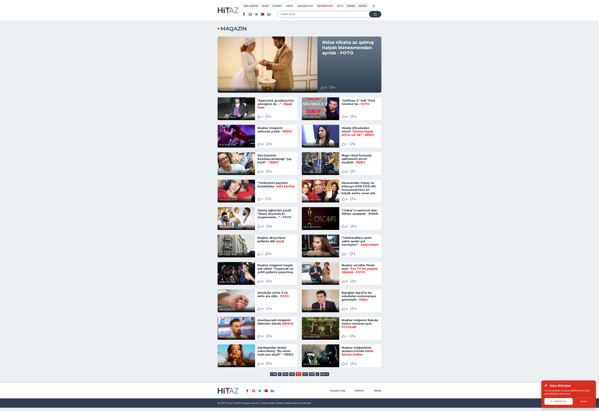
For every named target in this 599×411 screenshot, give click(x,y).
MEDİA (289, 6)
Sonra (583, 401)
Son (323, 374)
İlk (274, 374)
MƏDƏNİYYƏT (305, 6)
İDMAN (351, 6)
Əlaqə (377, 390)
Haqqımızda (337, 390)
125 (292, 374)
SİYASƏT (277, 6)
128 (312, 374)
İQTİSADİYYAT (325, 6)
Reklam (359, 390)
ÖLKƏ (265, 6)
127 (305, 374)
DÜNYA (363, 6)
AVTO (340, 6)
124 (285, 374)
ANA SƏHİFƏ (251, 6)
